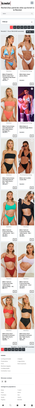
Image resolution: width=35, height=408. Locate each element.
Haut (2, 392)
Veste (2, 397)
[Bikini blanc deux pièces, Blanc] (26, 52)
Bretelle (20, 399)
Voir (15, 84)
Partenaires (4, 361)
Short (19, 392)
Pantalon (3, 395)
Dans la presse (22, 363)
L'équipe (20, 359)
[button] (32, 3)
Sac (19, 395)
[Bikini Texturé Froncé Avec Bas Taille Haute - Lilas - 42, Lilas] (26, 259)
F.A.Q (2, 363)
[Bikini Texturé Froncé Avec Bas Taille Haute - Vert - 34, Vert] (9, 207)
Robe (2, 390)
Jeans (19, 397)
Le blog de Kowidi (6, 359)
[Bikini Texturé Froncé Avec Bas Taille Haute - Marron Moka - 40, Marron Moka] (9, 259)
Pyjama (3, 399)
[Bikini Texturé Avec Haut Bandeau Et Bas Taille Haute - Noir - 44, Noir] (9, 156)
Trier (30, 32)
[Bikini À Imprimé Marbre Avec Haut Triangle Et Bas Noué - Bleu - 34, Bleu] (9, 52)
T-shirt (19, 390)
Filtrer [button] (5, 22)
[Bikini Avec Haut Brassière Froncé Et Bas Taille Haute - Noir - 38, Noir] (26, 311)
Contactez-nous (5, 371)
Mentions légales (6, 366)
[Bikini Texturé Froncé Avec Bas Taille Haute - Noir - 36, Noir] (26, 207)
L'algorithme (21, 361)
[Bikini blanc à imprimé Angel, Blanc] (26, 104)
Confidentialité (5, 368)
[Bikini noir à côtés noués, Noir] (26, 156)
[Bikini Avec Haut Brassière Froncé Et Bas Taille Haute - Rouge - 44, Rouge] (9, 311)
